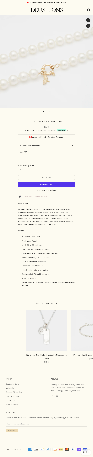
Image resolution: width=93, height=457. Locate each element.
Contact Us (10, 400)
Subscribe (12, 430)
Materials (10, 388)
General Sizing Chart (14, 392)
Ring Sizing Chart (13, 396)
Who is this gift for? (26, 166)
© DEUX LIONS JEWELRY (13, 450)
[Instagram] (57, 396)
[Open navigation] (4, 10)
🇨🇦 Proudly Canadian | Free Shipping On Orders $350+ (46, 2)
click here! (77, 391)
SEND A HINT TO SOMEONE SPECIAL (36, 196)
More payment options (46, 190)
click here (42, 262)
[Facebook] (52, 396)
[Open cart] (88, 10)
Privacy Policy (12, 404)
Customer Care (12, 384)
